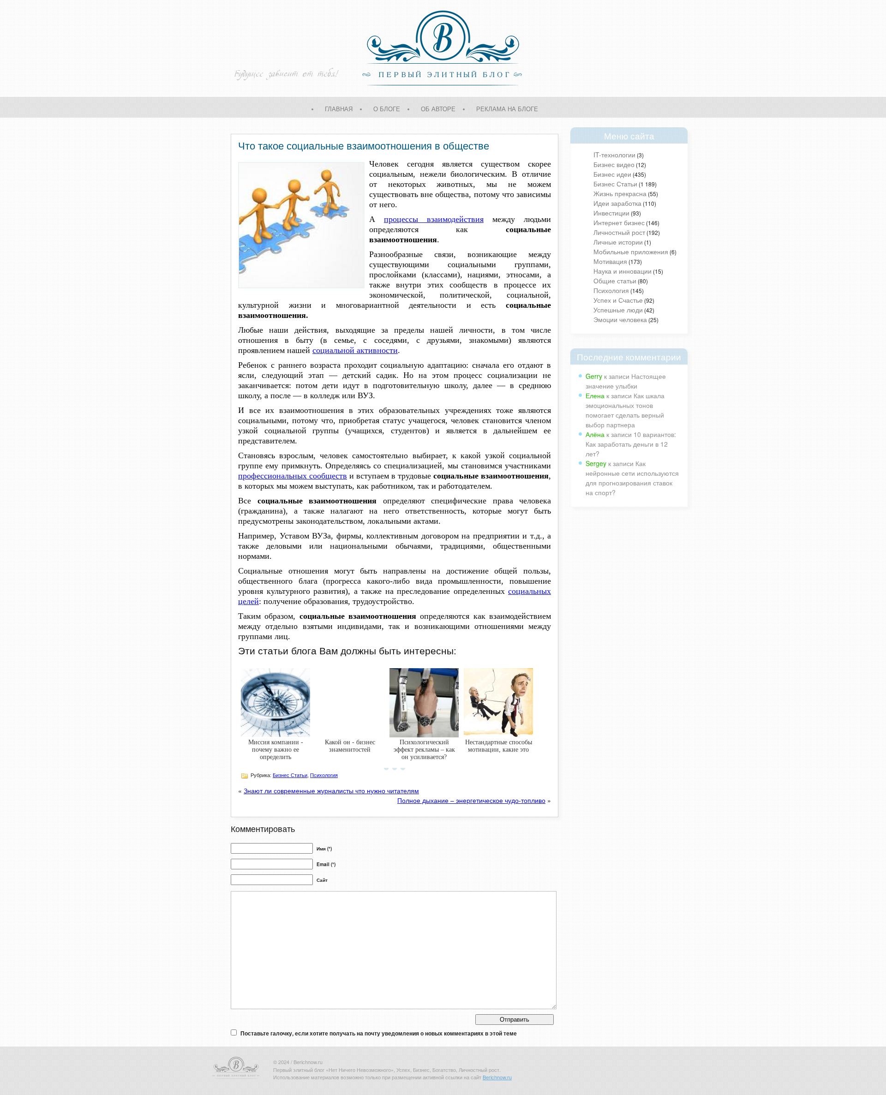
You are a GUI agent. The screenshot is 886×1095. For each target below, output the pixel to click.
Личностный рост (619, 232)
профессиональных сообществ (292, 475)
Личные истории (618, 241)
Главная (339, 108)
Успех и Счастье (618, 300)
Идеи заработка (617, 203)
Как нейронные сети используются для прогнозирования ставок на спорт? (632, 478)
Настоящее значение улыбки (626, 380)
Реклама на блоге (507, 108)
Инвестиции (611, 212)
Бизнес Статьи (615, 183)
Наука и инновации (622, 270)
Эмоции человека (620, 319)
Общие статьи (614, 280)
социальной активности (355, 350)
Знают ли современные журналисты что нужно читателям (331, 790)
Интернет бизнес (619, 222)
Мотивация (610, 261)
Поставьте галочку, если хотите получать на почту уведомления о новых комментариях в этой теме (378, 1033)
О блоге (386, 108)
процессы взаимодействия (434, 219)
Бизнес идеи (612, 174)
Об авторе (438, 108)
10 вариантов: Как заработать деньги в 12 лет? (631, 444)
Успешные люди (618, 309)
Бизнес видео (614, 164)
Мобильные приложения (630, 251)
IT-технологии (614, 154)
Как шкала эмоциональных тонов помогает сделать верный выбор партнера (625, 410)
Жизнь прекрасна (620, 193)
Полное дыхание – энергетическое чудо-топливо (471, 800)
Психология (611, 290)
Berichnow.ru (497, 1077)
